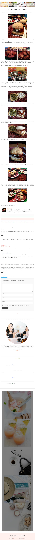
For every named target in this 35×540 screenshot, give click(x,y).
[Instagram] (18, 358)
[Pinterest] (5, 215)
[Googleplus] (6, 215)
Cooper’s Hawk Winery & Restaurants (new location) (25, 221)
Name (3, 293)
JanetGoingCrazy (3, 245)
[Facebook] (1, 215)
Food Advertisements (8, 365)
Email (3, 297)
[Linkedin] (8, 215)
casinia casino (11, 265)
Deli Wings (22, 43)
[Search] (33, 372)
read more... (17, 350)
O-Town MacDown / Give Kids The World (8, 221)
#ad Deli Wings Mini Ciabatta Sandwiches (17, 9)
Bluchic (24, 538)
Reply (2, 235)
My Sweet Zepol (4, 252)
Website (3, 301)
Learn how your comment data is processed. (21, 313)
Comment (4, 282)
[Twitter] (4, 215)
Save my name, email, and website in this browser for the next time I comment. (16, 305)
